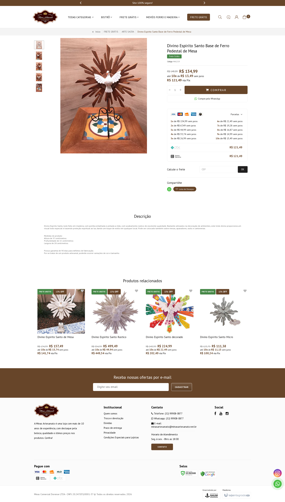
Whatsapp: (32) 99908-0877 (168, 418)
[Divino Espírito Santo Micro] (224, 324)
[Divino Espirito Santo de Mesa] (61, 324)
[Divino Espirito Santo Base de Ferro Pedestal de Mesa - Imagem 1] (39, 45)
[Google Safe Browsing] (208, 473)
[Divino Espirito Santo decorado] (169, 324)
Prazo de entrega (113, 427)
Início (97, 31)
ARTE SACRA (128, 31)
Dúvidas (108, 423)
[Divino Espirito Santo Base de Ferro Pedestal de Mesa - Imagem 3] (39, 66)
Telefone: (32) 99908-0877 (167, 413)
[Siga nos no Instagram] (227, 413)
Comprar (218, 90)
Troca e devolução (113, 418)
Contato (162, 447)
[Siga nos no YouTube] (220, 413)
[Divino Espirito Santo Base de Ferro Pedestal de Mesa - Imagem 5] (39, 87)
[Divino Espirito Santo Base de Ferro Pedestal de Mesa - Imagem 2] (39, 55)
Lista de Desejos (186, 189)
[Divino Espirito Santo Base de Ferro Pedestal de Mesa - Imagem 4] (39, 77)
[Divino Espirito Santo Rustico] (115, 324)
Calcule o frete (176, 169)
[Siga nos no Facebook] (215, 413)
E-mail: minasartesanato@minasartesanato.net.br (174, 425)
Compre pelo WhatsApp (209, 98)
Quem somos (110, 413)
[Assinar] (181, 387)
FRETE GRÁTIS (111, 31)
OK (242, 169)
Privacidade (110, 432)
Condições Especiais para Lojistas (121, 437)
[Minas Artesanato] (45, 17)
